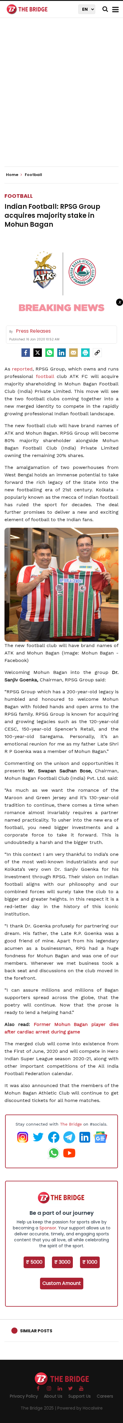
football (45, 376)
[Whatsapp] (49, 352)
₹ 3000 (62, 1262)
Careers (105, 1396)
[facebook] (25, 352)
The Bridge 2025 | (39, 1408)
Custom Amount (61, 1283)
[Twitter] (37, 352)
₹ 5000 (34, 1262)
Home (12, 175)
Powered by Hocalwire (80, 1408)
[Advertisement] (61, 97)
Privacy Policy (24, 1396)
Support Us (79, 1396)
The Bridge (71, 1124)
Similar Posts (36, 1331)
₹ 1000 (89, 1262)
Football (18, 196)
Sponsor (47, 1228)
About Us (53, 1396)
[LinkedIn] (61, 352)
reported (22, 369)
